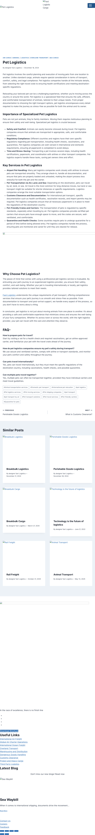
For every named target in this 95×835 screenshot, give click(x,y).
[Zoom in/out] (2, 831)
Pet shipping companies (52, 392)
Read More (3, 811)
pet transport (69, 392)
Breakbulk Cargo (15, 521)
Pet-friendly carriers (69, 397)
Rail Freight (12, 574)
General (16, 58)
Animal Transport (63, 574)
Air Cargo (7, 58)
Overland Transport (39, 58)
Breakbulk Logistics (17, 469)
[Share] (12, 831)
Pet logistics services (12, 392)
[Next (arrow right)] (7, 834)
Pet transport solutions (31, 397)
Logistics (25, 58)
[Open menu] (91, 5)
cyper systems (14, 816)
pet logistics (81, 387)
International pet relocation (62, 387)
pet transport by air (11, 397)
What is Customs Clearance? (78, 412)
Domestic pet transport (39, 387)
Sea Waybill (9, 800)
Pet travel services (50, 397)
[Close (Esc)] (16, 831)
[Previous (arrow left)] (2, 834)
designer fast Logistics (13, 68)
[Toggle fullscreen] (7, 831)
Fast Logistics (9, 295)
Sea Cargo (54, 58)
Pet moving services (32, 392)
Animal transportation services (16, 387)
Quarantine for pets (11, 402)
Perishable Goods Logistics (15, 412)
